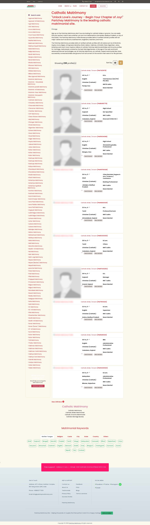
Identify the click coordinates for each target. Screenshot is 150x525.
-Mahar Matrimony (34, 232)
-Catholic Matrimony (35, 100)
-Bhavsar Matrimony (35, 65)
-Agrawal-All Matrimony (36, 21)
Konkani (81, 450)
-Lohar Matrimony (34, 221)
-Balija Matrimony (34, 52)
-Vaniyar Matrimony (35, 362)
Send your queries (38, 386)
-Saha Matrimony (34, 301)
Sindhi (76, 446)
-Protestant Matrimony (36, 282)
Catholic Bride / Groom (100, 79)
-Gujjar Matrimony (34, 139)
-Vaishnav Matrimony (35, 346)
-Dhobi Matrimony (34, 125)
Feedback (79, 484)
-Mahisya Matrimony (35, 238)
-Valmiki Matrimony (34, 360)
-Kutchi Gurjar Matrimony (36, 199)
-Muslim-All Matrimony (35, 249)
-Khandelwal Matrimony (36, 172)
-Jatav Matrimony (34, 147)
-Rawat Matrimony (34, 293)
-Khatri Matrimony (34, 177)
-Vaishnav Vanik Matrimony (37, 351)
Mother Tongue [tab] (47, 437)
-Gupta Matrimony (34, 141)
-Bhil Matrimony (33, 68)
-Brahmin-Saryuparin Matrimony (35, 96)
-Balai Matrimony (34, 49)
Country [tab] (96, 437)
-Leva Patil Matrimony (35, 207)
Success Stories (67, 497)
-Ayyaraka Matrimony (35, 38)
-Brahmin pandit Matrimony (37, 87)
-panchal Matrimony (35, 268)
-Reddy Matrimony (34, 296)
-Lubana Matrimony (34, 224)
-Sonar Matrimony (34, 324)
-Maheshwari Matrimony (36, 235)
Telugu (76, 441)
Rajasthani (112, 441)
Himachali (42, 446)
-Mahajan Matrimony (35, 229)
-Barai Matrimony (34, 60)
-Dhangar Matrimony (35, 122)
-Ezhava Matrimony (34, 130)
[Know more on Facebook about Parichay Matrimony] (115, 1)
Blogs (78, 490)
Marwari (68, 446)
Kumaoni (110, 446)
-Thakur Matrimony (34, 343)
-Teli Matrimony (33, 340)
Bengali (45, 441)
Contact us (65, 484)
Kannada (95, 441)
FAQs (77, 487)
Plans (75, 6)
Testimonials (66, 490)
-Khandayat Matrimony (36, 169)
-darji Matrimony (33, 119)
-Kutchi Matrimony (34, 196)
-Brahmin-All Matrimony (36, 90)
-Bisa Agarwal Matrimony (36, 76)
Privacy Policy (66, 493)
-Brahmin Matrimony (35, 79)
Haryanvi (33, 446)
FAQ (34, 1)
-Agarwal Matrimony (35, 18)
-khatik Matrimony (34, 175)
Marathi (53, 441)
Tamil (69, 441)
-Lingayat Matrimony (35, 210)
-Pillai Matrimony (33, 276)
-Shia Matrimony (33, 312)
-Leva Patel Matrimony (35, 202)
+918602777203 (88, 1)
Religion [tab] (60, 437)
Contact (40, 1)
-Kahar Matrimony (34, 150)
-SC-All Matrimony (34, 310)
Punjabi (61, 441)
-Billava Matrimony (34, 74)
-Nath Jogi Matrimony (35, 257)
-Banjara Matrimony (35, 57)
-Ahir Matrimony (33, 27)
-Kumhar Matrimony (35, 191)
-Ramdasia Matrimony (35, 290)
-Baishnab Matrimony (35, 43)
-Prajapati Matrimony (35, 279)
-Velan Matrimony (34, 365)
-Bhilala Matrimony (34, 71)
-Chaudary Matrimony (35, 103)
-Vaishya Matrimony (35, 354)
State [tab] (86, 437)
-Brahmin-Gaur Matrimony (37, 92)
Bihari (103, 441)
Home (60, 6)
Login (93, 6)
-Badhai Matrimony (34, 40)
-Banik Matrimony (34, 54)
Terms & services (81, 493)
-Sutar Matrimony (34, 335)
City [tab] (78, 437)
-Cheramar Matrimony (35, 108)
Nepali (68, 450)
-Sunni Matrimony (34, 332)
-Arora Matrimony (34, 29)
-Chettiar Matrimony (35, 111)
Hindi (29, 441)
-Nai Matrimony (33, 252)
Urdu (82, 446)
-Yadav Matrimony (34, 368)
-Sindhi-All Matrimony (35, 321)
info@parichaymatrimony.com (103, 1)
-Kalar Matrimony (34, 155)
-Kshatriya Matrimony (35, 180)
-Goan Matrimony (34, 133)
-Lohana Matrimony (34, 218)
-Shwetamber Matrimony (36, 315)
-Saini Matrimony (33, 304)
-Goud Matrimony (34, 136)
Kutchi (118, 446)
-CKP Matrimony (33, 114)
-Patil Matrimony (33, 274)
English (60, 446)
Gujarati (37, 441)
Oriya (120, 441)
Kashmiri (52, 446)
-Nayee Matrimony (34, 260)
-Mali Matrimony (33, 243)
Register (103, 6)
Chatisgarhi (100, 446)
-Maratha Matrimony (35, 246)
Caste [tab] (70, 437)
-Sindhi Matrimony (34, 318)
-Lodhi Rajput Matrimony (36, 213)
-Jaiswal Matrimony (34, 144)
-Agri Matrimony (33, 24)
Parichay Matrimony (68, 503)
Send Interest (88, 90)
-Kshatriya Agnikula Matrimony (34, 187)
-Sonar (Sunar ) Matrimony (37, 326)
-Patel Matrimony (34, 271)
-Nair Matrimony (33, 254)
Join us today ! (107, 513)
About (28, 1)
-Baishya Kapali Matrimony (37, 46)
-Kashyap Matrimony (35, 158)
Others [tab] (105, 437)
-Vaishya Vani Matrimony (36, 357)
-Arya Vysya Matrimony (36, 35)
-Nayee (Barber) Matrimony (37, 263)
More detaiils (98, 90)
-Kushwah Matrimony (35, 193)
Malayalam (85, 441)
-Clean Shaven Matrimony (37, 117)
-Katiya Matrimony (34, 166)
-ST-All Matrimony (34, 329)
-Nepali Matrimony (34, 265)
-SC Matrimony (33, 307)
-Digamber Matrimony (35, 128)
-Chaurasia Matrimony (35, 106)
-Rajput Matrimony (34, 285)
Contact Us (83, 6)
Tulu (74, 450)
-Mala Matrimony (34, 240)
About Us (65, 487)
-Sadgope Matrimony (35, 299)
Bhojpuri (90, 446)
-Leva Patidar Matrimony (36, 204)
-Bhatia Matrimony (34, 63)
